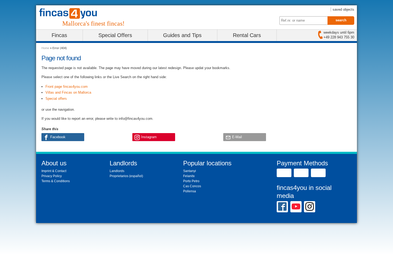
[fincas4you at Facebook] (282, 206)
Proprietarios (119, 176)
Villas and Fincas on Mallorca (68, 92)
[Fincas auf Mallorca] (71, 13)
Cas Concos (192, 186)
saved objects (343, 9)
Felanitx (189, 176)
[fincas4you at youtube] (296, 206)
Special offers (56, 99)
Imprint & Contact (53, 171)
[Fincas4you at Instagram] (309, 206)
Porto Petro (191, 181)
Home (45, 48)
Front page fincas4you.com (66, 87)
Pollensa (189, 191)
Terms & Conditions (55, 181)
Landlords (117, 171)
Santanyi (189, 171)
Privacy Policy (51, 176)
